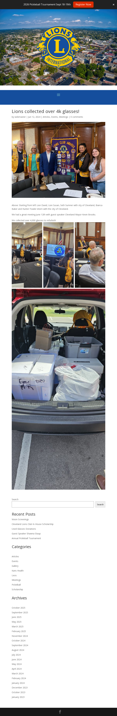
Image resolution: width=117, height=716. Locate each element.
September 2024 (20, 645)
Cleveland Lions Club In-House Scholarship (32, 524)
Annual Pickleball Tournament (26, 538)
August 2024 (18, 650)
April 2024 (16, 668)
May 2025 (16, 621)
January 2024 (18, 683)
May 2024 (16, 664)
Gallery (15, 565)
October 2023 (18, 692)
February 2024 (19, 678)
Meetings (63, 116)
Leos (14, 575)
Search (15, 499)
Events (54, 116)
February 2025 (19, 631)
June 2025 (16, 617)
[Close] (113, 4)
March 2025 (17, 626)
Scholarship (17, 589)
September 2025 (20, 612)
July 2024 (16, 654)
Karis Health (18, 570)
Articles (46, 116)
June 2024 (16, 659)
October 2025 (18, 607)
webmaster (20, 116)
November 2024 (20, 635)
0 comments (77, 116)
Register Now (83, 4)
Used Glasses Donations (24, 528)
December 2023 (20, 687)
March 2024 (17, 673)
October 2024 (18, 640)
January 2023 (18, 697)
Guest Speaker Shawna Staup (26, 533)
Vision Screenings (20, 519)
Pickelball (16, 584)
